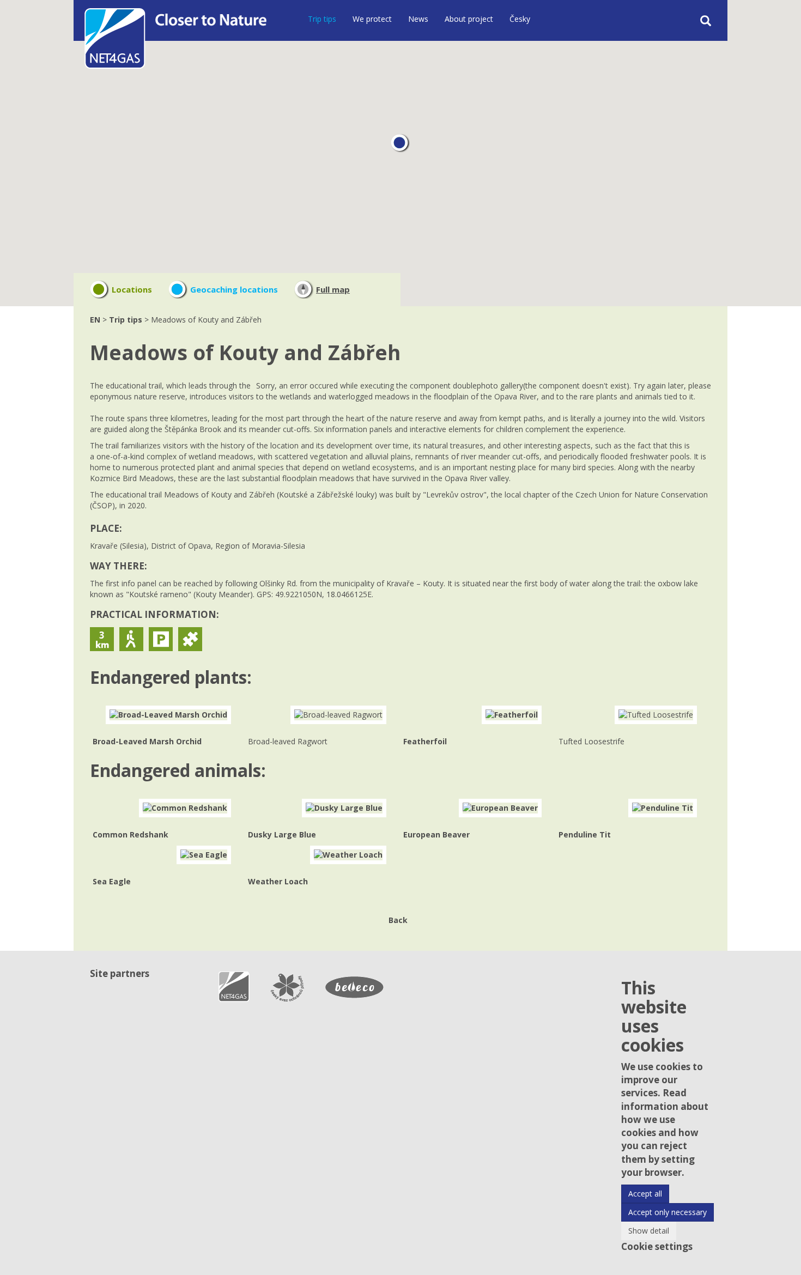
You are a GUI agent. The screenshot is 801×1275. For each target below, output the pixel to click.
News (418, 19)
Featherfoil (425, 741)
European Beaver (436, 834)
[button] (400, 143)
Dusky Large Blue (282, 834)
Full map (333, 289)
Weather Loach (278, 881)
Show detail (648, 1230)
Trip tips (322, 19)
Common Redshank (130, 834)
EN (95, 319)
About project (469, 19)
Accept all (645, 1193)
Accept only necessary (667, 1212)
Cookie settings (657, 1246)
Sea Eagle (112, 881)
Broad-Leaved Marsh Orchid (147, 741)
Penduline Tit (585, 834)
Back (398, 920)
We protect (372, 19)
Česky (519, 19)
